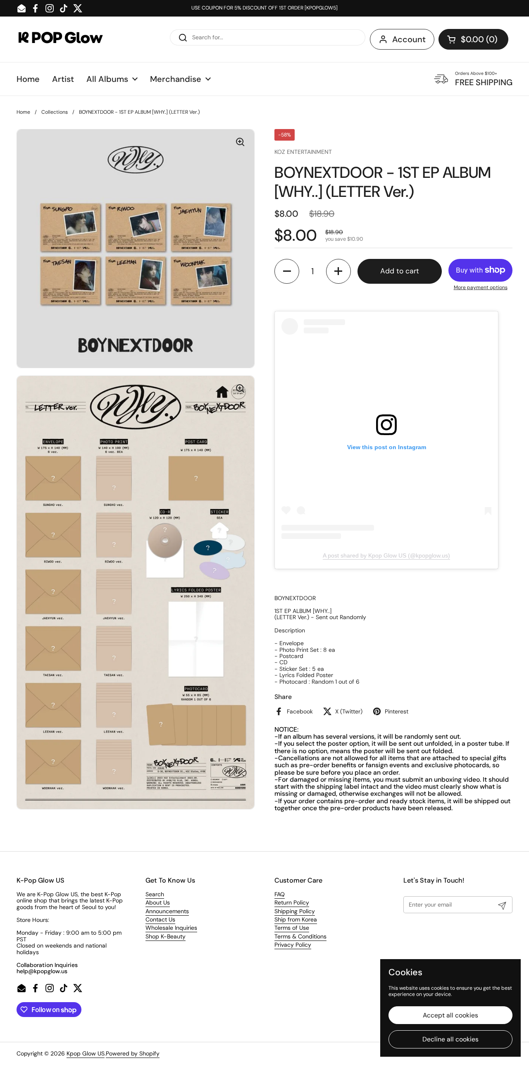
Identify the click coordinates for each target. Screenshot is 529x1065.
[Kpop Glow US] (68, 39)
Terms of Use (291, 927)
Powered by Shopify (133, 1053)
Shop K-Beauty (165, 936)
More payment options (481, 287)
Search (154, 894)
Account (409, 39)
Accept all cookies (450, 1015)
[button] (473, 39)
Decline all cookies (450, 1039)
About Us (157, 902)
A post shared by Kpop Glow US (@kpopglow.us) (386, 555)
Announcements (167, 911)
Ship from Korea (295, 919)
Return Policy (291, 902)
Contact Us (160, 919)
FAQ (279, 894)
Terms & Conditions (300, 936)
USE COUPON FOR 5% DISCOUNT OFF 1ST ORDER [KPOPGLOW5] (264, 8)
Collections (54, 112)
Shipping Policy (294, 911)
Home (23, 112)
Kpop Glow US (86, 1053)
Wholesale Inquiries (171, 927)
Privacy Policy (292, 944)
